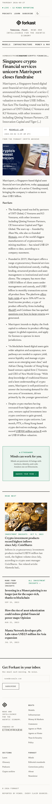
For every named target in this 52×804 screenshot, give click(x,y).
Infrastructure (22, 44)
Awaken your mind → (26, 474)
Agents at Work (35, 729)
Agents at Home (35, 733)
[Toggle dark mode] (37, 13)
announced (43, 184)
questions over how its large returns (26, 314)
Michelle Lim (16, 129)
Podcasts (7, 13)
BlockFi (12, 310)
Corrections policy (36, 767)
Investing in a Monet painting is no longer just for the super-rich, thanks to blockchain (26, 594)
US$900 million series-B (28, 431)
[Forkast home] (25, 22)
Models (6, 44)
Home (5, 56)
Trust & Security (35, 738)
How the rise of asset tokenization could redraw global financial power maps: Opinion (25, 614)
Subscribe (27, 13)
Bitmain (12, 237)
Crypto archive (8, 772)
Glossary (6, 762)
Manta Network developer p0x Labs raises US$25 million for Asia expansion (25, 634)
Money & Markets (36, 719)
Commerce (32, 724)
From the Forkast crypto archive (21, 139)
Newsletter (32, 776)
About (31, 772)
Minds (31, 758)
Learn (17, 13)
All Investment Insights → (37, 581)
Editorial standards (36, 762)
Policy (31, 743)
